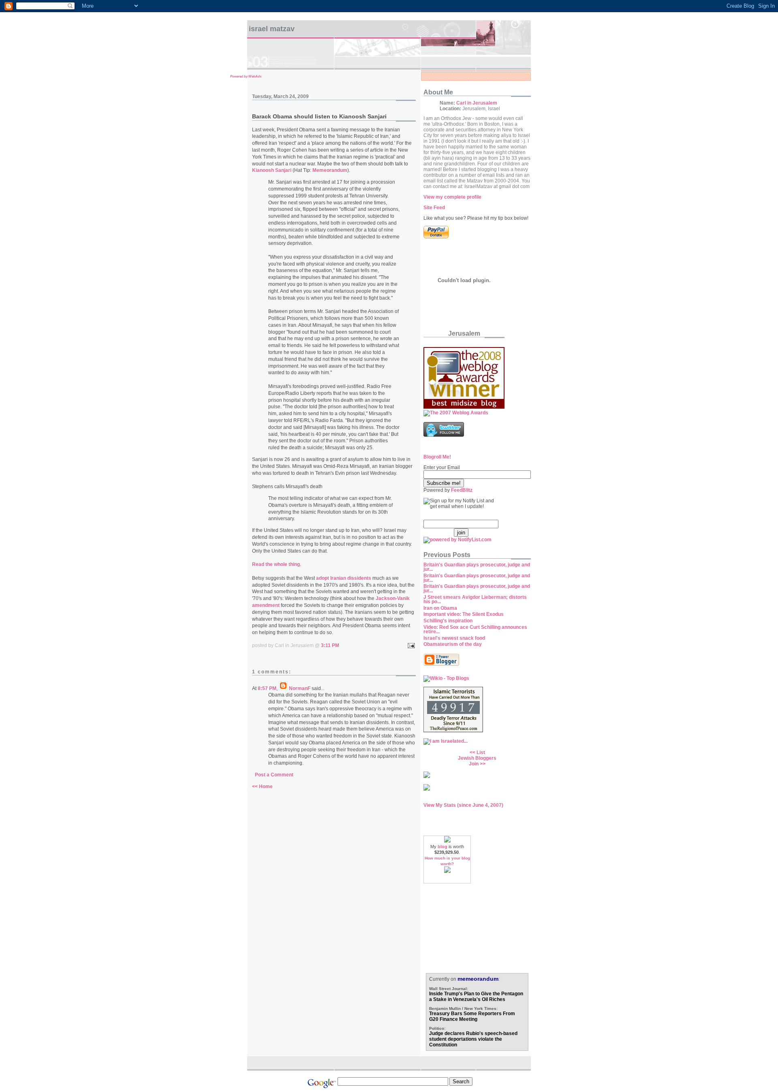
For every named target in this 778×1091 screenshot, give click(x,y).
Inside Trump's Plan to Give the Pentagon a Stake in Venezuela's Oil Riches (476, 996)
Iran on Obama (440, 608)
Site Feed (434, 207)
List (481, 752)
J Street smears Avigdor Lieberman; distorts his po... (475, 599)
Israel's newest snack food (454, 638)
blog (442, 846)
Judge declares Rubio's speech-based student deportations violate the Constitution (473, 1039)
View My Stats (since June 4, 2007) (463, 805)
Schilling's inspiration (447, 621)
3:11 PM (330, 645)
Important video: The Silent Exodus (463, 614)
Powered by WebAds (245, 76)
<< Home (262, 786)
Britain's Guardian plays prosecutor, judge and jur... (476, 567)
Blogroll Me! (437, 457)
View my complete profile (452, 197)
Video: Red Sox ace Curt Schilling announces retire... (475, 629)
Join (474, 764)
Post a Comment (274, 775)
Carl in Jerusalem (476, 103)
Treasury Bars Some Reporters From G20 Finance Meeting (472, 1016)
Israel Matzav (272, 29)
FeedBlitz (461, 490)
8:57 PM (267, 688)
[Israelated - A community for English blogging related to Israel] (445, 741)
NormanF (299, 688)
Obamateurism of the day (452, 644)
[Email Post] (410, 645)
